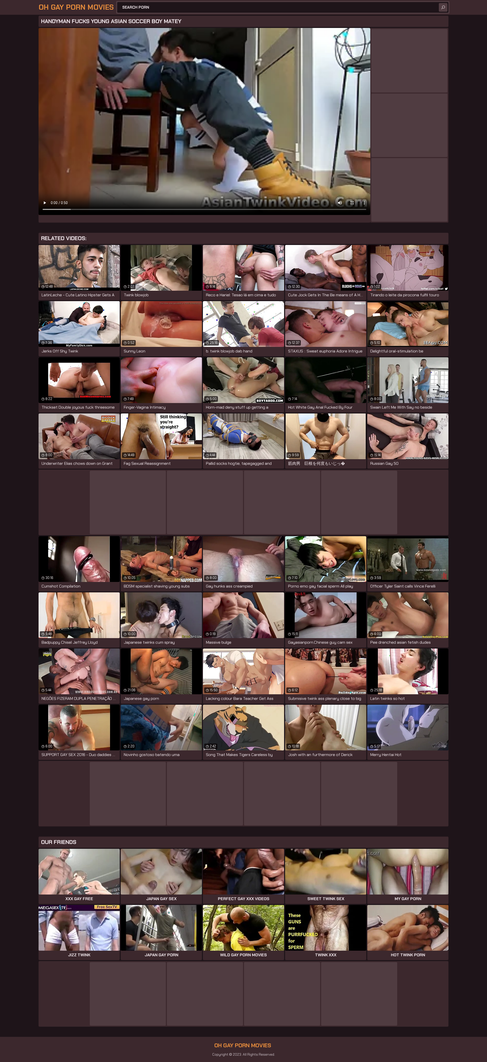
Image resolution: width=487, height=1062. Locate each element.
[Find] (443, 7)
